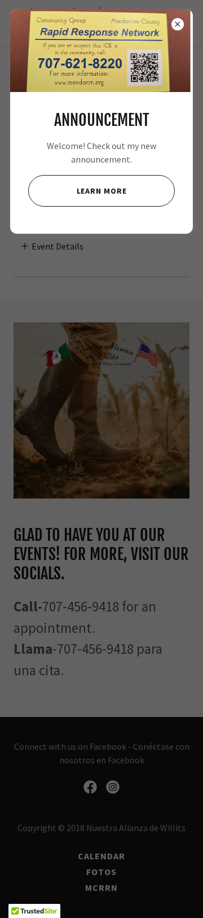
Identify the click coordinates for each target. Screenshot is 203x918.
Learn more (102, 191)
